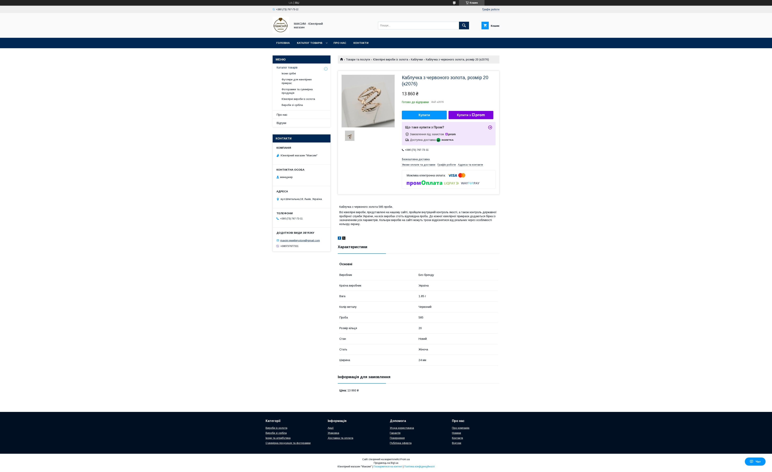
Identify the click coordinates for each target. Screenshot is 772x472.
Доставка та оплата (340, 437)
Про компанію (460, 427)
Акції (331, 427)
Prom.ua (405, 459)
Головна (283, 42)
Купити (424, 115)
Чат (758, 461)
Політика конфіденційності (419, 466)
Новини (456, 432)
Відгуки (281, 123)
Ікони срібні (289, 73)
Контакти (361, 42)
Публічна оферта (401, 442)
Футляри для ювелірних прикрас (297, 81)
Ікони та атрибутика (278, 437)
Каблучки (417, 59)
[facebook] (339, 238)
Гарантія (395, 432)
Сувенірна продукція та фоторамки (288, 442)
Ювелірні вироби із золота (390, 59)
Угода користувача (402, 427)
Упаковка (333, 432)
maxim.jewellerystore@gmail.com (300, 240)
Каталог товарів (309, 42)
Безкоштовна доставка (416, 159)
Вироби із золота (276, 427)
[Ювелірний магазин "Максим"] (281, 32)
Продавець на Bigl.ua (386, 463)
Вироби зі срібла (292, 104)
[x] (343, 238)
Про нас (340, 42)
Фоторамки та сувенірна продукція (297, 91)
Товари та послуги (358, 59)
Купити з (464, 115)
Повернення (397, 437)
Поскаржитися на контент (388, 466)
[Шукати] (464, 25)
